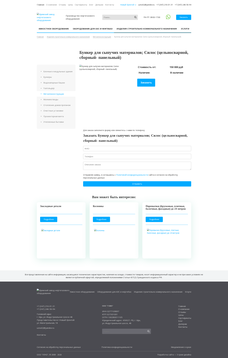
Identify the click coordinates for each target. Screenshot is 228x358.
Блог (91, 4)
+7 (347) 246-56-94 (183, 4)
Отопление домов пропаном (56, 105)
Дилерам (99, 4)
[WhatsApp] (168, 18)
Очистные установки (53, 110)
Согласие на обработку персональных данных (59, 347)
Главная (40, 4)
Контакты (109, 4)
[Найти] (135, 17)
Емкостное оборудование (54, 28)
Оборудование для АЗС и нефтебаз (92, 28)
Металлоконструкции (53, 94)
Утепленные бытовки (53, 122)
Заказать (184, 17)
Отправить (137, 184)
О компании (51, 4)
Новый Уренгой (127, 4)
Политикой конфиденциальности (132, 174)
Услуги (185, 28)
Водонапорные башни (54, 82)
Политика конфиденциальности (116, 347)
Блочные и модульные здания (57, 71)
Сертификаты (81, 4)
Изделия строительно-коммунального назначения (147, 28)
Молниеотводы (50, 99)
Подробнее (49, 219)
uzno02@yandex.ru (146, 4)
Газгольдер (48, 88)
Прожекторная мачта (53, 116)
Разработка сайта (165, 354)
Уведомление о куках (181, 347)
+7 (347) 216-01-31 (164, 4)
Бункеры (47, 77)
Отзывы (62, 4)
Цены (70, 4)
